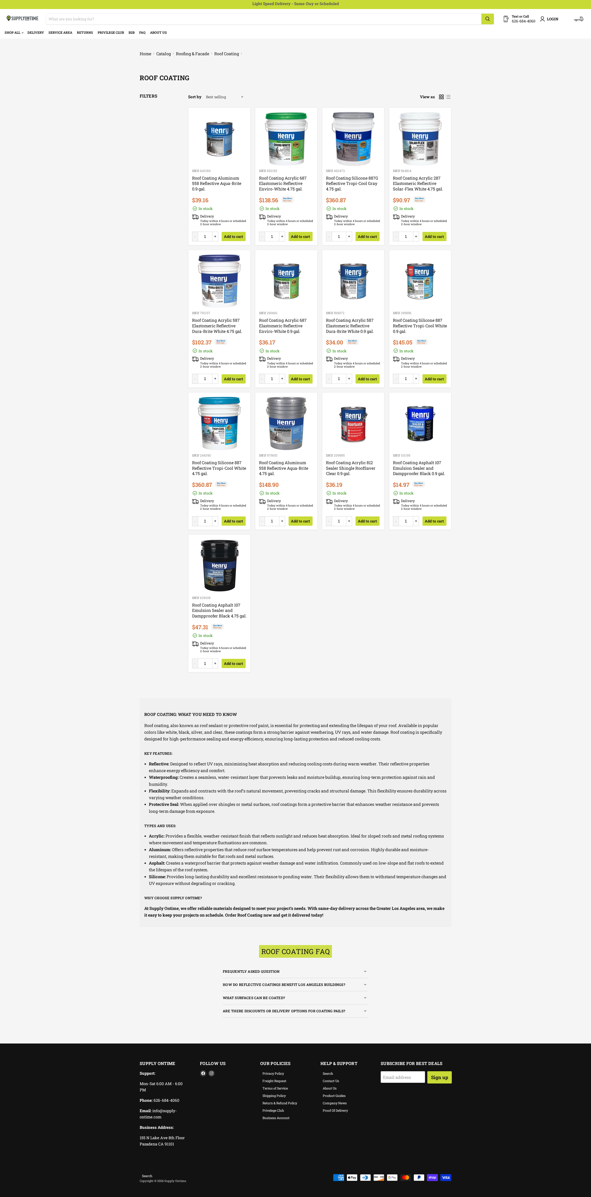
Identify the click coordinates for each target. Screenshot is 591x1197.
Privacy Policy (273, 1073)
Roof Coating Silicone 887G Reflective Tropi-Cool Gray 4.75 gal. (352, 183)
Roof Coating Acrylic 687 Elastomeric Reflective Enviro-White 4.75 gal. (283, 183)
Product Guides (334, 1095)
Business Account (275, 1118)
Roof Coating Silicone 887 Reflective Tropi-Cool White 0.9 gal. (420, 325)
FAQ (142, 32)
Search (328, 1073)
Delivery (35, 32)
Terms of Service (275, 1088)
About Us (158, 32)
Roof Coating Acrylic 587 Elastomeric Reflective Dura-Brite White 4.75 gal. (217, 325)
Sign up (439, 1077)
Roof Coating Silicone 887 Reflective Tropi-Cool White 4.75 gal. (219, 468)
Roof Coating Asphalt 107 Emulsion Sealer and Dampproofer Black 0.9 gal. (419, 468)
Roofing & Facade (192, 53)
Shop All (13, 32)
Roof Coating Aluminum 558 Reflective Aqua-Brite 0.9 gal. (216, 183)
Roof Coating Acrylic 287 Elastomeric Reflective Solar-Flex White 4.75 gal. (418, 183)
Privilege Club (111, 32)
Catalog (163, 53)
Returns (85, 32)
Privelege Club (273, 1110)
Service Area (60, 32)
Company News (335, 1103)
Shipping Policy (274, 1095)
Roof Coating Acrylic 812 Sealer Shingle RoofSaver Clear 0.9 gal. (350, 468)
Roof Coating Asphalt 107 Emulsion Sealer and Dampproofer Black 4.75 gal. (219, 610)
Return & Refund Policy (279, 1103)
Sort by (195, 97)
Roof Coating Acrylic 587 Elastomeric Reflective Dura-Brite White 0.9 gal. (350, 325)
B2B (132, 32)
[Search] (487, 19)
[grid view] (441, 97)
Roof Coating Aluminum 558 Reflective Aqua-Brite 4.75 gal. (283, 468)
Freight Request (274, 1081)
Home (145, 53)
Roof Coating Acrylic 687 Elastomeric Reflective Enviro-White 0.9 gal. (283, 325)
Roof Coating (226, 53)
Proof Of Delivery (335, 1110)
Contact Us (331, 1081)
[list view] (448, 97)
